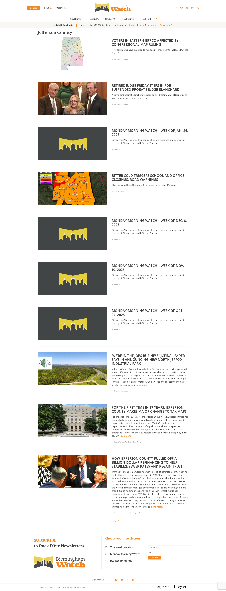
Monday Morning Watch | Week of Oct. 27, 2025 (147, 312)
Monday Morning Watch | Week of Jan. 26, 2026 (150, 132)
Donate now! (166, 25)
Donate (33, 8)
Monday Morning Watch (125, 554)
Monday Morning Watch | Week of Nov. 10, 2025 (148, 267)
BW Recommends (121, 560)
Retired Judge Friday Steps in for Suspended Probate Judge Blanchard (145, 87)
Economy (94, 19)
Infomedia (82, 587)
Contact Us (98, 580)
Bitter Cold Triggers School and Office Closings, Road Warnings (148, 177)
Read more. (141, 384)
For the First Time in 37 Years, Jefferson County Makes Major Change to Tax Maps (149, 409)
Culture (147, 19)
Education (110, 19)
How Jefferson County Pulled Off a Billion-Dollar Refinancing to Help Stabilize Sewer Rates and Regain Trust (147, 462)
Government (77, 19)
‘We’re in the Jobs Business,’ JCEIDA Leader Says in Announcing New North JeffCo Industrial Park (148, 359)
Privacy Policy (42, 587)
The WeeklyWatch (121, 547)
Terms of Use (55, 587)
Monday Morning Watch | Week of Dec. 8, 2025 (149, 222)
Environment (129, 19)
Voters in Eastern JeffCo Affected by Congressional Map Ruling (145, 42)
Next (115, 521)
